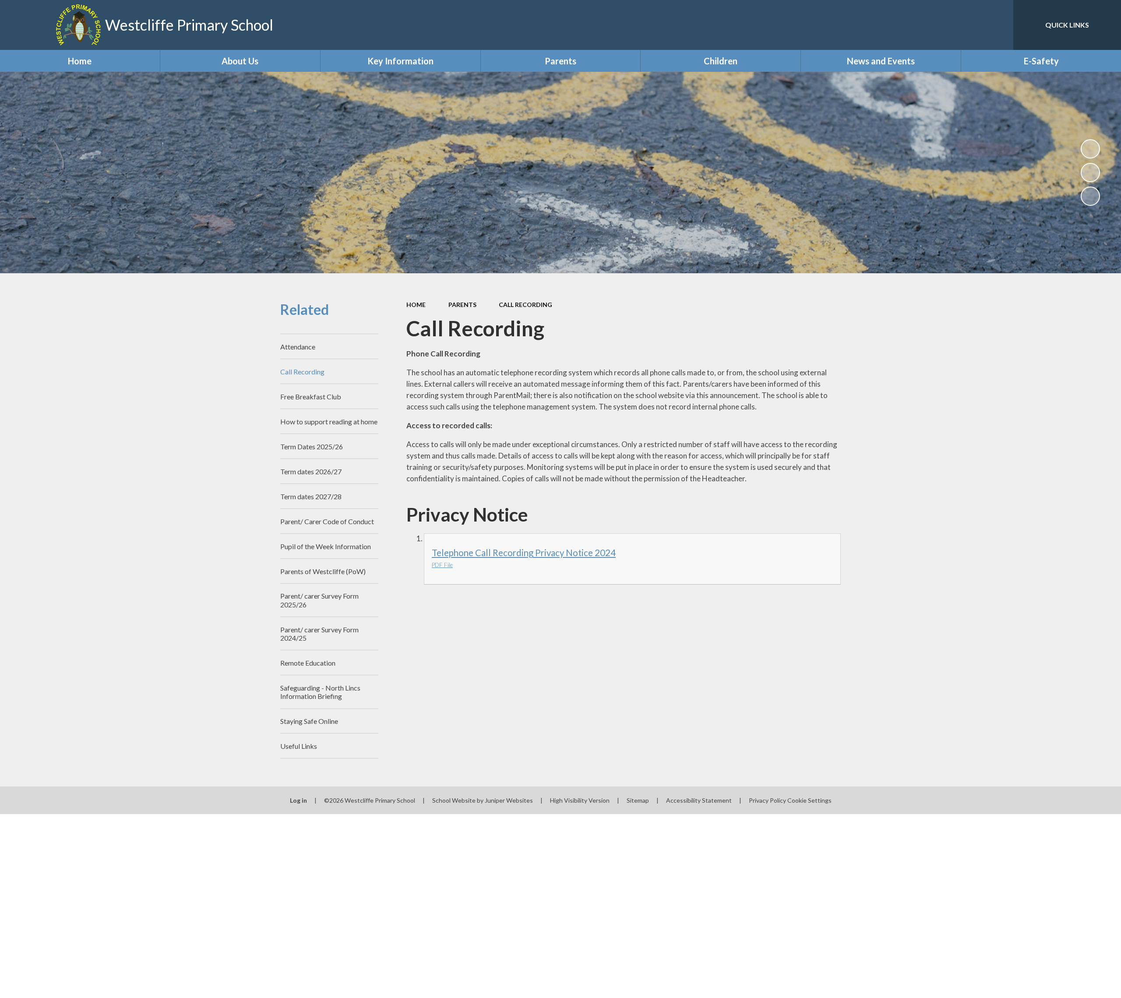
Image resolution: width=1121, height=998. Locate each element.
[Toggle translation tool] (967, 25)
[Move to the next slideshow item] (1090, 196)
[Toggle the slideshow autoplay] (1090, 149)
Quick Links (1067, 25)
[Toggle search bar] (998, 25)
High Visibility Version (580, 800)
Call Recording (525, 304)
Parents (462, 304)
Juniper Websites (509, 800)
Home (416, 304)
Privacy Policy (767, 800)
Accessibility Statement (699, 800)
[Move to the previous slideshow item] (1090, 172)
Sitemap (638, 800)
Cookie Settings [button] (809, 800)
